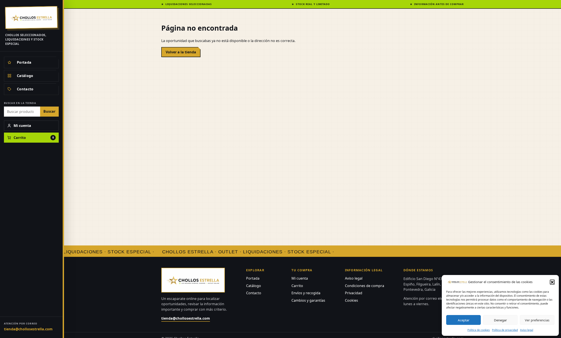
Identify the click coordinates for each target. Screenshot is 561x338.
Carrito (297, 285)
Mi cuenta (299, 278)
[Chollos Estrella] (31, 17)
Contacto (253, 293)
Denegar (500, 320)
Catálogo (253, 285)
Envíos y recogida (305, 293)
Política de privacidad (505, 330)
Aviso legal (526, 330)
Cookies (351, 300)
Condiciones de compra (364, 285)
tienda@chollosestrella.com (28, 329)
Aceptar (463, 320)
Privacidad (353, 293)
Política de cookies (478, 330)
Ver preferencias (537, 320)
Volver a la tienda (181, 52)
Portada (252, 278)
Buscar (49, 111)
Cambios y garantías (308, 300)
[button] (552, 282)
